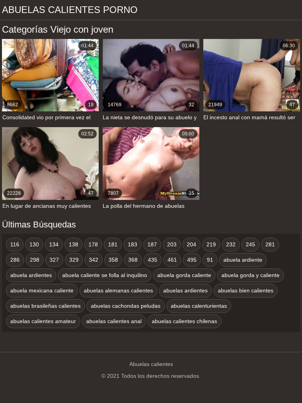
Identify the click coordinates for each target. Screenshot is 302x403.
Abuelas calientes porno (70, 9)
